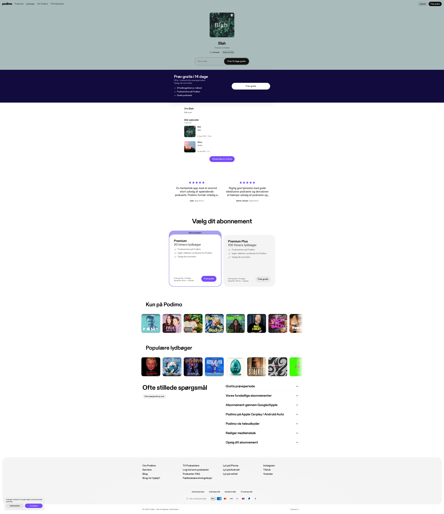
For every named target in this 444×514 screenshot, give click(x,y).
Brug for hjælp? (151, 478)
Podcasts (18, 4)
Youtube (268, 474)
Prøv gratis (435, 4)
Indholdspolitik (214, 492)
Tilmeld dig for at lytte (222, 159)
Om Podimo (42, 4)
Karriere (147, 469)
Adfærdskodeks (198, 492)
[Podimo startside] (7, 4)
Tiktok (267, 469)
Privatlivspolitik (246, 492)
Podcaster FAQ (191, 474)
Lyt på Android (231, 469)
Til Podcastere (57, 4)
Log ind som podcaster (196, 469)
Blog (145, 474)
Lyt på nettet (230, 474)
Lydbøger (30, 4)
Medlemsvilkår (230, 492)
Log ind (422, 4)
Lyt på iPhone (230, 465)
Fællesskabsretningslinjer (197, 478)
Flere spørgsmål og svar (154, 396)
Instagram (269, 465)
